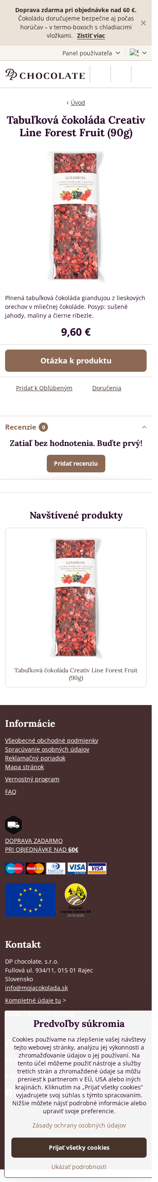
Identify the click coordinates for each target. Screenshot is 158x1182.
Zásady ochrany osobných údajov (79, 1125)
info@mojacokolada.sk (36, 988)
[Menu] (141, 74)
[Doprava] (13, 832)
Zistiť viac (91, 35)
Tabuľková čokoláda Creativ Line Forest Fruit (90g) (75, 674)
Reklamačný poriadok (35, 758)
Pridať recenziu (76, 463)
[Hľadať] (100, 74)
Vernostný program (32, 779)
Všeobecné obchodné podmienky (51, 740)
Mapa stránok (24, 767)
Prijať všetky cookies (79, 1147)
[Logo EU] (30, 914)
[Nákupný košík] (121, 74)
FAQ (10, 792)
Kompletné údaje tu (33, 1000)
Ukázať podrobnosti (79, 1167)
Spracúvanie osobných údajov (47, 749)
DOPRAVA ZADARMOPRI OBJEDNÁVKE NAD (41, 845)
